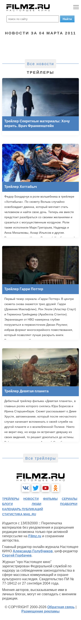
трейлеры (10, 498)
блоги (7, 504)
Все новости (40, 64)
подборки (68, 504)
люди (36, 504)
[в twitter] (36, 488)
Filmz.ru (34, 536)
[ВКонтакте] (26, 488)
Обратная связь (61, 607)
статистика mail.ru (19, 514)
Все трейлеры (40, 458)
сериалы (69, 498)
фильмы (50, 498)
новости (31, 498)
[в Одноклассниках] (55, 488)
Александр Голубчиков (33, 551)
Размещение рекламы (40, 611)
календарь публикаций (22, 509)
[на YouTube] (45, 488)
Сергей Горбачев (17, 555)
